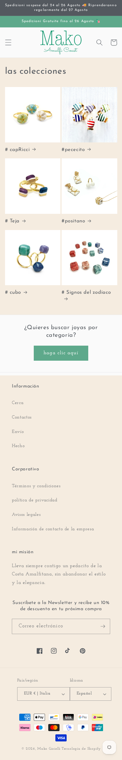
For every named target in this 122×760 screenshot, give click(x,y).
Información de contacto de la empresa (53, 529)
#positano (73, 221)
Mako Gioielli (48, 749)
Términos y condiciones (36, 486)
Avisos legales (26, 514)
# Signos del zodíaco (86, 292)
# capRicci (17, 149)
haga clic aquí (61, 353)
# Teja (12, 221)
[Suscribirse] (103, 626)
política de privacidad (34, 500)
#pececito (73, 149)
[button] (8, 42)
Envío (18, 431)
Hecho (18, 446)
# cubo (13, 292)
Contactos (22, 417)
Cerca (17, 402)
